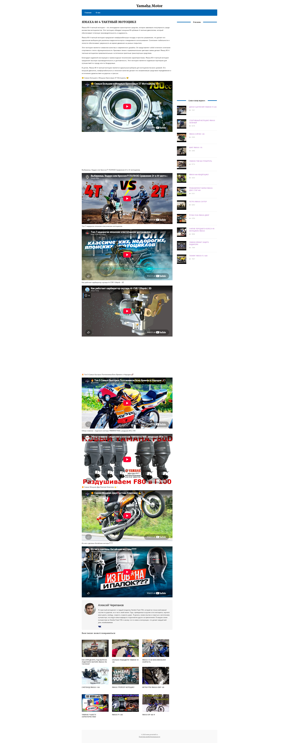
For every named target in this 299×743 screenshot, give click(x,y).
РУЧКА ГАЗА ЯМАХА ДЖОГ (199, 215)
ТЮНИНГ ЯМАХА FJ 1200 (198, 256)
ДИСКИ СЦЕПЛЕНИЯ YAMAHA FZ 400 (203, 107)
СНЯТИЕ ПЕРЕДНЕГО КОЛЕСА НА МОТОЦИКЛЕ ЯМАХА (201, 229)
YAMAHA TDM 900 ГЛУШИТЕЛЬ (200, 161)
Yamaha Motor (149, 6)
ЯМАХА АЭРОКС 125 (196, 134)
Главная (88, 12)
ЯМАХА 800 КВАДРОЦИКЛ (199, 174)
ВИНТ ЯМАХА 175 (195, 147)
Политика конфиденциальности (149, 737)
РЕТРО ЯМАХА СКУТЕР (198, 201)
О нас (98, 12)
